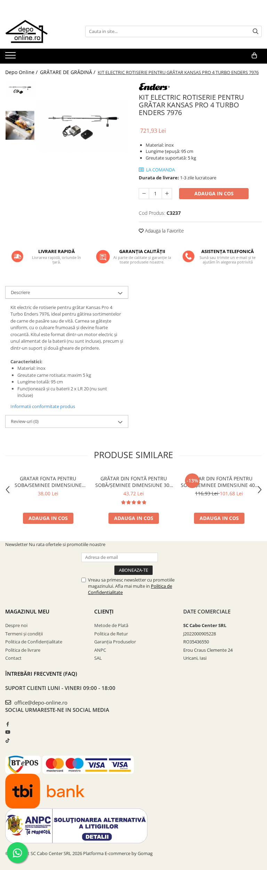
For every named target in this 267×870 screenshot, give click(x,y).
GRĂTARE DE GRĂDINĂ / (68, 72)
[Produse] (11, 57)
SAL (98, 658)
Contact (13, 658)
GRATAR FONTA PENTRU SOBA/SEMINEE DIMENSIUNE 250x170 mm (48, 481)
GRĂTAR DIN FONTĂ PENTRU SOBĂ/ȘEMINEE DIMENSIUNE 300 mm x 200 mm (133, 481)
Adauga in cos (214, 193)
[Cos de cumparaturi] (254, 56)
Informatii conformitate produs (42, 406)
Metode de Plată (111, 625)
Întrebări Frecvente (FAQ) (41, 673)
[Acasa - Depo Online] (40, 31)
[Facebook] (7, 724)
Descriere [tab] (20, 292)
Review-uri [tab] (25, 421)
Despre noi (16, 625)
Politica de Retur (111, 634)
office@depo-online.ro (40, 702)
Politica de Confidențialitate (33, 642)
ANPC (100, 650)
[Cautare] (255, 31)
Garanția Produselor (115, 642)
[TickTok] (7, 740)
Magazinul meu (27, 611)
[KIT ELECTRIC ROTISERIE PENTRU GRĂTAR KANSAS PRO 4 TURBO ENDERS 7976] (83, 125)
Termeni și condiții (24, 634)
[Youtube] (7, 732)
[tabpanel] (83, 125)
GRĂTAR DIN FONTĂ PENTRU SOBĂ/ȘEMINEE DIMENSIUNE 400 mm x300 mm (219, 481)
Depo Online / (22, 72)
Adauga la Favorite (164, 230)
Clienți (104, 611)
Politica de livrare (22, 650)
